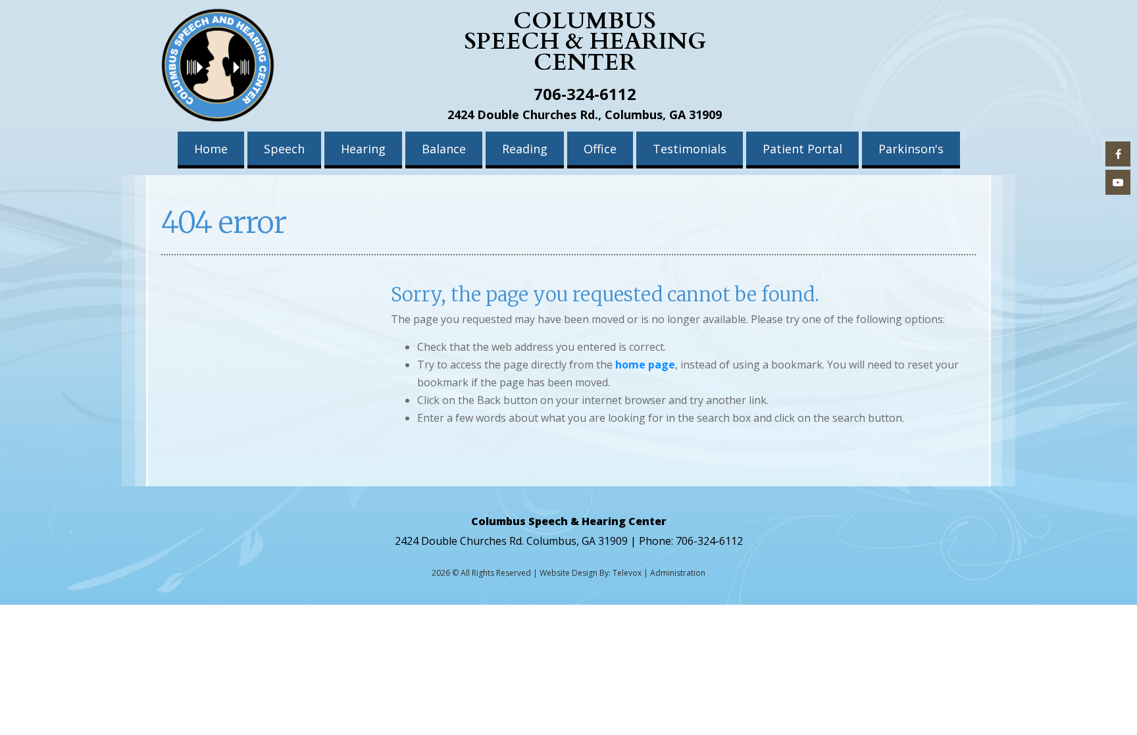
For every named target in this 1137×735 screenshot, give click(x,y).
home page (645, 364)
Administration (677, 572)
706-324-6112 (585, 94)
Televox (627, 572)
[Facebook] (1117, 153)
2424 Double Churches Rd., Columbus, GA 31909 (584, 114)
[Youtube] (1117, 182)
